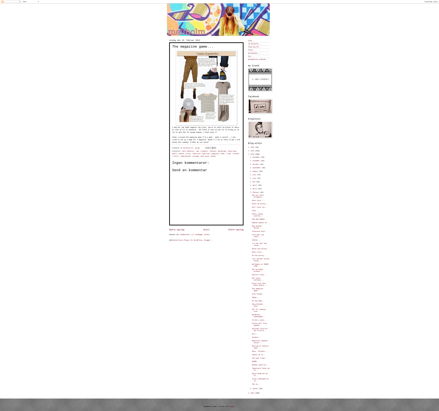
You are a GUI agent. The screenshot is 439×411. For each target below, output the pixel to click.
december (257, 157)
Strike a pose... (259, 320)
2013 (253, 151)
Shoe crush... (258, 252)
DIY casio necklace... (258, 279)
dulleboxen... (254, 53)
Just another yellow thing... (260, 260)
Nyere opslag (176, 229)
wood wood (205, 156)
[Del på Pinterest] (215, 148)
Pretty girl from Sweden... (259, 324)
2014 (253, 147)
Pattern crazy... (259, 275)
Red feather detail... (257, 227)
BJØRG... (255, 361)
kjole (188, 154)
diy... (251, 56)
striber (236, 154)
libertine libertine (201, 154)
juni (255, 178)
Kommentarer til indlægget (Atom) (194, 234)
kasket (181, 154)
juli (255, 175)
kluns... (251, 50)
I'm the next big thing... (259, 244)
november (257, 161)
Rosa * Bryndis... (260, 351)
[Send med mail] (206, 148)
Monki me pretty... (260, 204)
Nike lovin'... (258, 200)
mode (222, 154)
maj (254, 182)
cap (197, 151)
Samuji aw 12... (259, 355)
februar (256, 192)
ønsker (213, 156)
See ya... (256, 384)
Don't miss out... (260, 207)
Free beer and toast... (258, 236)
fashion (213, 151)
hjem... (251, 41)
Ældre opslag (236, 229)
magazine (215, 154)
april (255, 185)
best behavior (188, 151)
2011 (253, 393)
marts (255, 189)
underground (185, 156)
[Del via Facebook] (213, 148)
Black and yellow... (260, 249)
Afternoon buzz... (260, 231)
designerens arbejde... (258, 59)
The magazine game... (257, 290)
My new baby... (258, 301)
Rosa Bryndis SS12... (257, 305)
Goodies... (256, 337)
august (256, 171)
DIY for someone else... (259, 310)
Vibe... (255, 211)
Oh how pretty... (259, 255)
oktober (256, 164)
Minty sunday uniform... (257, 215)
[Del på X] (210, 148)
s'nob (228, 154)
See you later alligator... (258, 196)
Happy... (255, 297)
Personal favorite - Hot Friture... (260, 330)
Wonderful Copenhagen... (259, 316)
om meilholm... (254, 44)
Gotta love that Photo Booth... (259, 284)
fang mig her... (255, 47)
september (257, 168)
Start (206, 229)
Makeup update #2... (260, 223)
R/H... (254, 334)
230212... (256, 240)
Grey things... (258, 294)
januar (256, 388)
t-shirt (175, 156)
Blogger (231, 406)
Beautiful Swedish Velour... (260, 342)
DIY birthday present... (257, 270)
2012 (253, 154)
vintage (195, 156)
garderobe (222, 151)
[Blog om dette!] (208, 148)
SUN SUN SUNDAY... (260, 219)
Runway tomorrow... (260, 365)
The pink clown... (260, 358)
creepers (204, 151)
